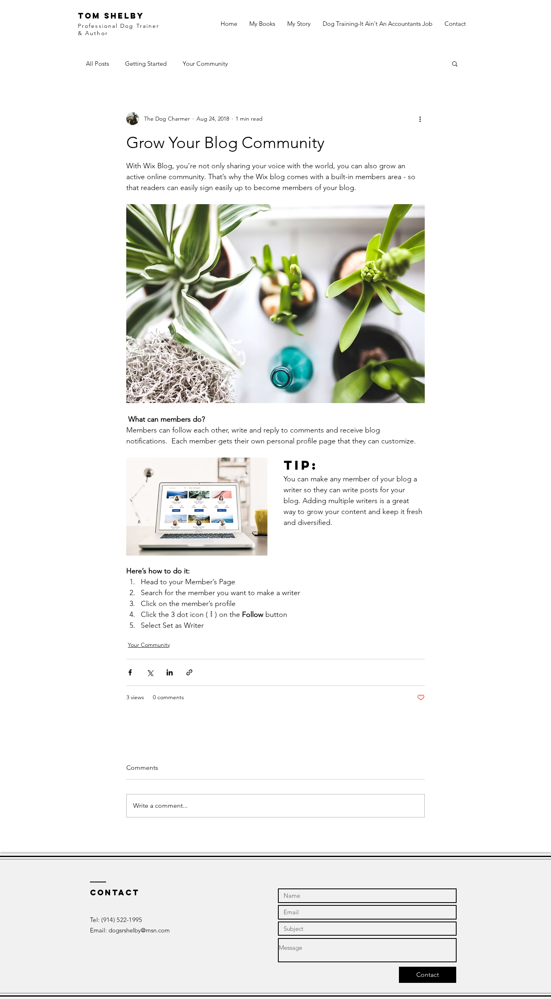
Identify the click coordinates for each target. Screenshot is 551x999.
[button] (455, 63)
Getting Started (146, 63)
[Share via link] (189, 672)
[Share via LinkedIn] (169, 672)
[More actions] (420, 118)
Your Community (205, 63)
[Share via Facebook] (130, 672)
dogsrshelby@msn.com (139, 930)
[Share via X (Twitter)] (150, 672)
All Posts (97, 63)
